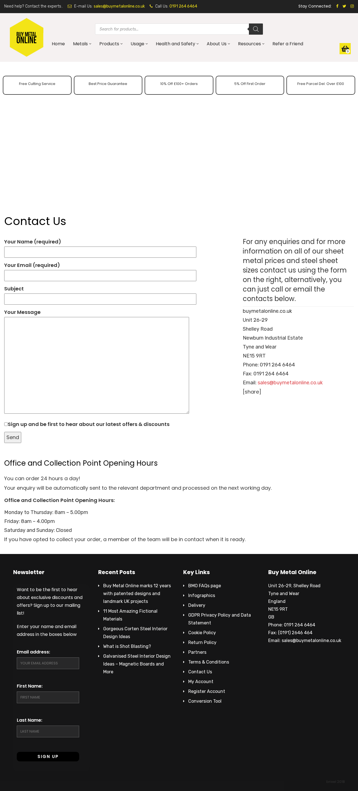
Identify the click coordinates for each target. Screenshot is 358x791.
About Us (217, 44)
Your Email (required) (32, 265)
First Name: (30, 686)
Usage (137, 44)
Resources (249, 44)
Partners (197, 652)
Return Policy (202, 642)
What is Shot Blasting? (127, 646)
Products (109, 44)
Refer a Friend (287, 44)
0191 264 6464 (183, 6)
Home (58, 44)
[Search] (256, 29)
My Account (200, 681)
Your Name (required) (32, 241)
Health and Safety (175, 44)
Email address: (33, 652)
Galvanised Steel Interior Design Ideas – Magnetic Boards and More (137, 663)
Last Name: (29, 720)
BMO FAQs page (204, 585)
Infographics (201, 595)
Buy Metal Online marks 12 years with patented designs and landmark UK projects (137, 593)
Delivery (196, 605)
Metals (80, 44)
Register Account (206, 691)
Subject (14, 288)
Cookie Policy (202, 632)
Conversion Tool (205, 701)
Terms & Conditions (208, 662)
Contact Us (200, 671)
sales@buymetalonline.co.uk (119, 6)
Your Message (22, 312)
